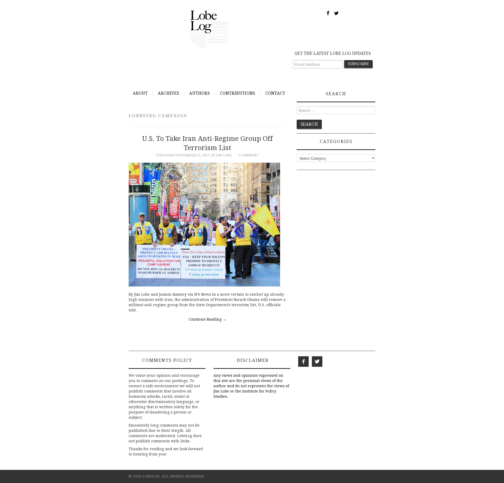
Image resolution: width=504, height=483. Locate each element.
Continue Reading (207, 319)
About (140, 93)
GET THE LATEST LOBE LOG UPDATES (333, 53)
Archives (168, 93)
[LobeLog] (209, 29)
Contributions (237, 93)
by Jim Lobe (221, 155)
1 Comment (248, 155)
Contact (275, 93)
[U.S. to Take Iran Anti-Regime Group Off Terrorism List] (207, 224)
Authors (199, 93)
